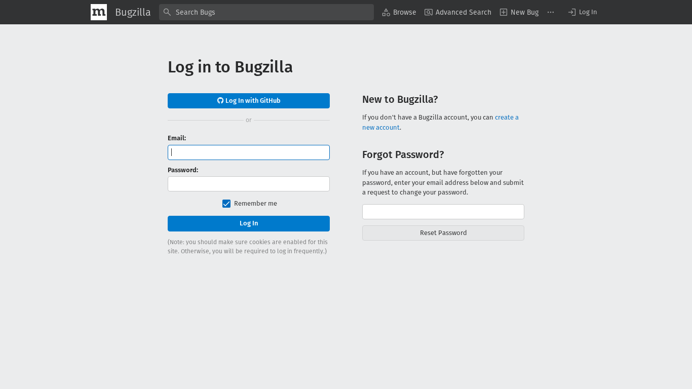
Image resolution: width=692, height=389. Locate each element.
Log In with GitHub (252, 100)
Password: (183, 170)
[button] (582, 12)
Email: (177, 138)
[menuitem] (399, 12)
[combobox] (266, 12)
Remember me (255, 203)
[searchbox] (266, 12)
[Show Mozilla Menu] (99, 12)
